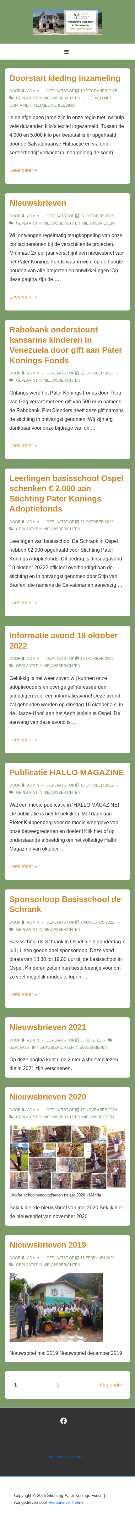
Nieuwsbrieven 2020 (47, 1096)
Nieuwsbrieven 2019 (47, 1244)
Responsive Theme (66, 1456)
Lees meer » (23, 170)
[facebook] (64, 1420)
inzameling (44, 105)
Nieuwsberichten (61, 98)
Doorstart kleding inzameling (65, 78)
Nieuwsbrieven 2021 (47, 1027)
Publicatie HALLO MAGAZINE (66, 772)
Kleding (66, 105)
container (20, 105)
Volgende (110, 1384)
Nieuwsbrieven (37, 203)
